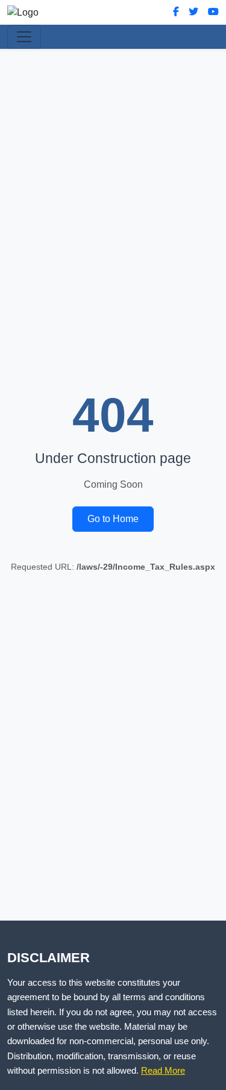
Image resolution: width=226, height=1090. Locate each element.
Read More (163, 1070)
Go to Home (113, 519)
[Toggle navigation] (24, 37)
